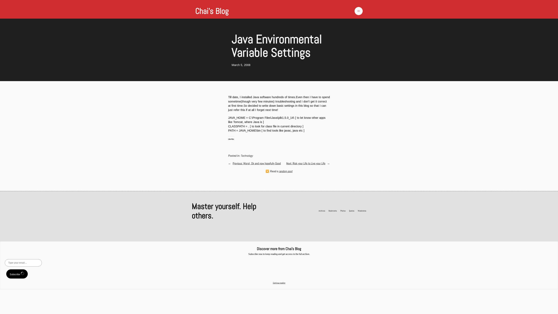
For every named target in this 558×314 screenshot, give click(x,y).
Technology (247, 156)
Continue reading (279, 283)
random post (286, 171)
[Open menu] (358, 11)
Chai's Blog (212, 11)
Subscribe (15, 274)
